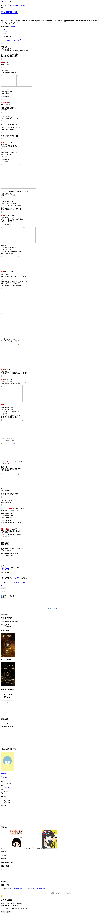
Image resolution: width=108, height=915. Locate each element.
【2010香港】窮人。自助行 (18, 582)
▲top (2, 585)
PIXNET (42, 893)
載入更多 (3, 588)
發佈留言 (3, 598)
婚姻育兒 (13, 26)
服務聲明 (69, 893)
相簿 (5, 29)
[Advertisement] (54, 605)
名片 (5, 33)
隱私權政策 (62, 893)
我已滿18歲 (3, 911)
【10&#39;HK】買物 (12, 40)
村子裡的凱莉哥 (9, 12)
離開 (9, 911)
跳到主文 (3, 16)
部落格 (6, 31)
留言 (19, 578)
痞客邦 (16, 578)
